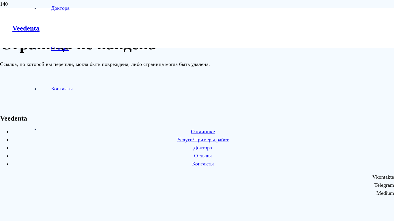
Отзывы (203, 156)
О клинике (203, 131)
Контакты (203, 164)
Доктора (203, 147)
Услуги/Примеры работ (203, 139)
